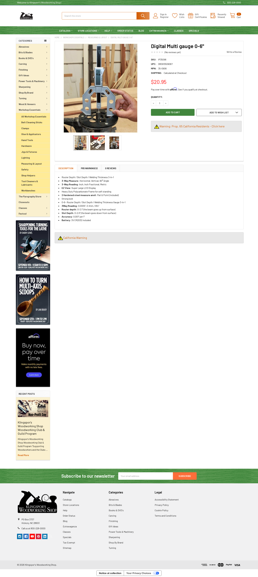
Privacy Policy (162, 504)
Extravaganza (157, 30)
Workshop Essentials (29, 109)
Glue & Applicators (31, 134)
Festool (23, 213)
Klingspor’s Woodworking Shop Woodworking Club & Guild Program (31, 428)
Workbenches (28, 190)
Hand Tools (27, 140)
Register (164, 17)
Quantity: (157, 96)
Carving (23, 64)
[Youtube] (32, 536)
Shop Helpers (28, 175)
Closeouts (24, 202)
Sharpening (24, 86)
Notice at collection (110, 573)
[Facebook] (26, 536)
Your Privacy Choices (138, 573)
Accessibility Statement (167, 499)
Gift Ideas (24, 75)
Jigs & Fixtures (29, 152)
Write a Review (234, 51)
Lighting (25, 157)
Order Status (125, 30)
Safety (24, 169)
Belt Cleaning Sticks (31, 122)
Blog (141, 30)
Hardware (26, 146)
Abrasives (24, 46)
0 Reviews (110, 168)
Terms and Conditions (165, 515)
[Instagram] (19, 536)
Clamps (25, 128)
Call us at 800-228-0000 (33, 528)
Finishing (23, 69)
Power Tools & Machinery (31, 81)
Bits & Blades (26, 52)
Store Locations (87, 30)
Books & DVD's (26, 58)
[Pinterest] (38, 536)
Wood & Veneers (27, 104)
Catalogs (64, 30)
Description (66, 168)
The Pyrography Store (30, 196)
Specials (194, 30)
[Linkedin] (44, 536)
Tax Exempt (69, 542)
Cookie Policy (161, 510)
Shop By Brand (26, 92)
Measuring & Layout (31, 163)
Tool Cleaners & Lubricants (29, 183)
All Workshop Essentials (33, 116)
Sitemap (67, 547)
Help (107, 30)
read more (23, 455)
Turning (22, 98)
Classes (178, 30)
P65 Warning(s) (89, 168)
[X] (51, 536)
